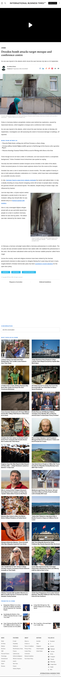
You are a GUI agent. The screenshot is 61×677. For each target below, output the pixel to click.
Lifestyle (3, 661)
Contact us (27, 643)
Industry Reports (17, 668)
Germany (9, 180)
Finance (15, 651)
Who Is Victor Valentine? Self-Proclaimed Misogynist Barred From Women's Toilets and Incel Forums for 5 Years (45, 439)
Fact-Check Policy (29, 658)
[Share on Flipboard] (49, 68)
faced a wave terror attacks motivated (24, 180)
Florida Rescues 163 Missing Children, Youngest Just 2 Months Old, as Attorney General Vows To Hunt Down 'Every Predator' (45, 413)
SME (2, 651)
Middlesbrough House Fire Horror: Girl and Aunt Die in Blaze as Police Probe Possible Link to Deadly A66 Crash (44, 492)
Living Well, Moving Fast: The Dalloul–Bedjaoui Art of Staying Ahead (42, 606)
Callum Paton (12, 66)
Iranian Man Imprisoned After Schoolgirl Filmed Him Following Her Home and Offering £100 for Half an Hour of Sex (45, 568)
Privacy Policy (28, 648)
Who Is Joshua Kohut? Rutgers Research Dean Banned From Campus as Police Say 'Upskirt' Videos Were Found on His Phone (14, 492)
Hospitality (15, 643)
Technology (3, 656)
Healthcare (15, 646)
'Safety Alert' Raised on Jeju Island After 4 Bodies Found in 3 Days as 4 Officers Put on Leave (45, 518)
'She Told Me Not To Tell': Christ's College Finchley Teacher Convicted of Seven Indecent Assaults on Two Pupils (15, 568)
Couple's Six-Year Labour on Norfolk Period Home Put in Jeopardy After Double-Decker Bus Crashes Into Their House (14, 439)
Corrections (27, 653)
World (2, 641)
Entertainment (4, 658)
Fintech (14, 666)
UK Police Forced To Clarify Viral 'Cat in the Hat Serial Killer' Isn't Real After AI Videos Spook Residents (45, 387)
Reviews (3, 666)
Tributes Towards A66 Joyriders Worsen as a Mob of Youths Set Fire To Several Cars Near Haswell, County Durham (14, 594)
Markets (3, 646)
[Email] (55, 68)
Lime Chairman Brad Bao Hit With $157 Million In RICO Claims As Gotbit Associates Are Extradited (13, 625)
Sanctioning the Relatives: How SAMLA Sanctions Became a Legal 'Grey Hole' (13, 616)
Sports (2, 663)
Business (3, 648)
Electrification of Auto (18, 648)
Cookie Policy (28, 651)
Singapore (38, 646)
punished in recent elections (44, 264)
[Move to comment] (58, 68)
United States (39, 651)
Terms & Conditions (29, 646)
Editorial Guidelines (45, 282)
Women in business (17, 658)
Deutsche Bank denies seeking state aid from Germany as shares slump (23, 143)
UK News (3, 643)
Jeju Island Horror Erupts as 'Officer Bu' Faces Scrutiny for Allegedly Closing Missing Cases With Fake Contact (46, 465)
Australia (38, 641)
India (37, 643)
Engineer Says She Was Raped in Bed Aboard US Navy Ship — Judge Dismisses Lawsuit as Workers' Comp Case (15, 465)
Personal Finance (5, 653)
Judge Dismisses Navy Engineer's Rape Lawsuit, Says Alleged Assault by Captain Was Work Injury (45, 361)
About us (27, 641)
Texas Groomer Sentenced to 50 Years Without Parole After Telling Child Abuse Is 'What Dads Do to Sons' (15, 413)
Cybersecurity (16, 653)
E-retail (14, 641)
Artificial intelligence (17, 656)
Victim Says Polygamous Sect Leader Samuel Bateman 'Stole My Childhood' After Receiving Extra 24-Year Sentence (45, 594)
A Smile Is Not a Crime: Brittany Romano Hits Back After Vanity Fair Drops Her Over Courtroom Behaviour (14, 387)
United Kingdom (40, 648)
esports (14, 661)
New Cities (15, 663)
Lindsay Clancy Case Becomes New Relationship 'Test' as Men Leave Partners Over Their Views (13, 361)
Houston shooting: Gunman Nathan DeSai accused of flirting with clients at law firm (27, 150)
